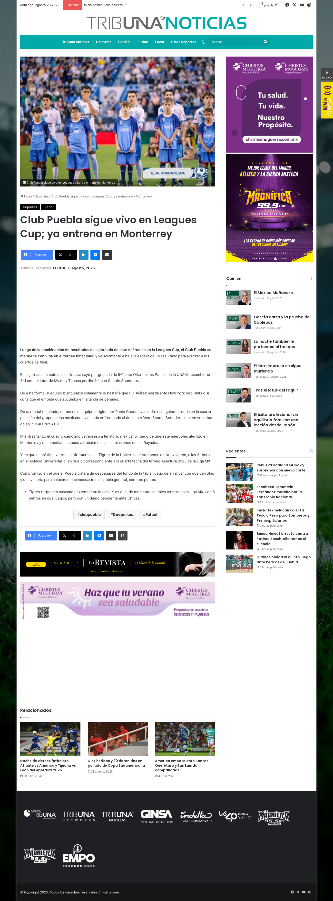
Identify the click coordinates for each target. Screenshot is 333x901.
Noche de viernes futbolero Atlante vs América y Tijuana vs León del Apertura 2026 (48, 765)
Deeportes (123, 514)
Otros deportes (183, 42)
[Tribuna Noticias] (166, 22)
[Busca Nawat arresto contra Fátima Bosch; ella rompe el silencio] (239, 540)
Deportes (103, 42)
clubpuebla (90, 514)
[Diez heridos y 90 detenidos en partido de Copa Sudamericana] (118, 739)
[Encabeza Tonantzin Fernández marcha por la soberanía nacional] (239, 493)
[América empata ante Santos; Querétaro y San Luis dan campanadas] (185, 739)
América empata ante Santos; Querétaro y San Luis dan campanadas (182, 765)
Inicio (27, 196)
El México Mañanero (273, 292)
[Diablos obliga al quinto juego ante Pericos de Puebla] (239, 564)
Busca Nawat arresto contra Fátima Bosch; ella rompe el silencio (282, 538)
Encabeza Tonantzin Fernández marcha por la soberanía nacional (279, 491)
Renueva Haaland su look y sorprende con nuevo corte (281, 468)
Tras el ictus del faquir (276, 390)
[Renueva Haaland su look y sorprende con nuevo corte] (239, 472)
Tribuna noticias (75, 42)
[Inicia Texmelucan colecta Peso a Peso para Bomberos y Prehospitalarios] (239, 517)
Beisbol (124, 42)
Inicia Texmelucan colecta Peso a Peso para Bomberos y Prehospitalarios (139, 5)
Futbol (142, 42)
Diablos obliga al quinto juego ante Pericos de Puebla (284, 560)
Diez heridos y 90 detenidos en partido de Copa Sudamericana (116, 763)
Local (159, 42)
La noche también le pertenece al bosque (274, 344)
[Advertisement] (117, 305)
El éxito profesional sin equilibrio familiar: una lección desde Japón (276, 420)
